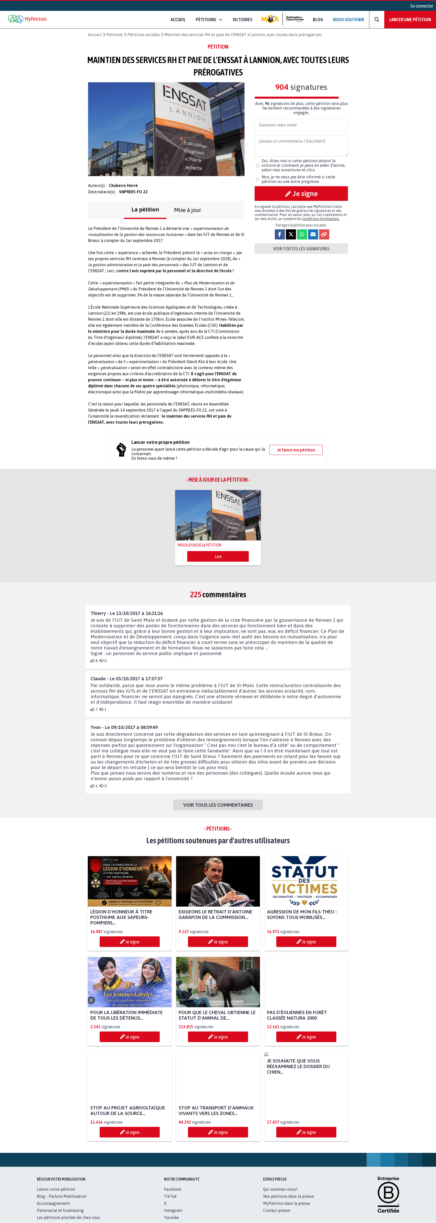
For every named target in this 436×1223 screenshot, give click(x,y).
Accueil (178, 19)
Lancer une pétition (410, 19)
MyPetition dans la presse (286, 1209)
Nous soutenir (348, 19)
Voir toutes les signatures (301, 248)
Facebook (172, 1194)
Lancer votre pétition (56, 1194)
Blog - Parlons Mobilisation (61, 1202)
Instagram (173, 1216)
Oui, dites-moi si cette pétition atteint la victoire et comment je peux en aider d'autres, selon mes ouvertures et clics (303, 165)
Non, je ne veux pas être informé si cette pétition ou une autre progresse (298, 179)
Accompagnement (53, 1209)
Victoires (242, 19)
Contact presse (276, 1216)
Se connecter (421, 6)
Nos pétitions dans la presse (288, 1202)
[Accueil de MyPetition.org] (28, 19)
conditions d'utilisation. (321, 219)
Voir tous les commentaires (218, 805)
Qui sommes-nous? (280, 1194)
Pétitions (114, 34)
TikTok (170, 1202)
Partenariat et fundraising (60, 1216)
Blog (318, 19)
